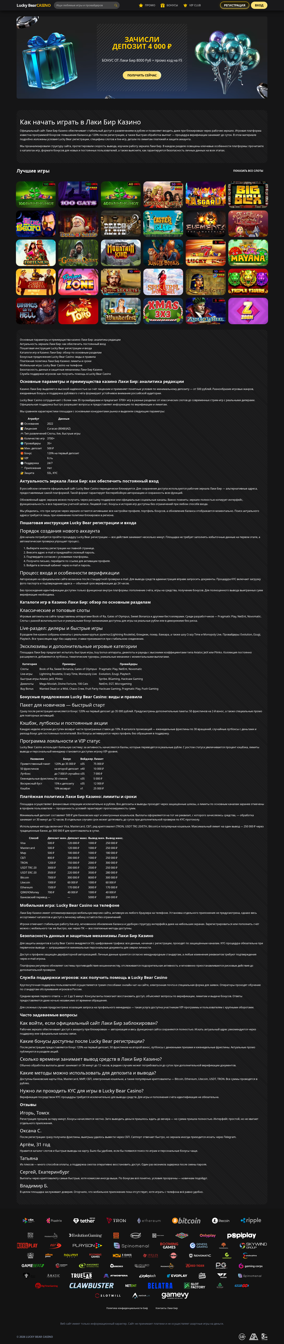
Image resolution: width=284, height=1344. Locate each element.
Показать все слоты (248, 171)
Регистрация (234, 5)
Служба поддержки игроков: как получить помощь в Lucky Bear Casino (65, 374)
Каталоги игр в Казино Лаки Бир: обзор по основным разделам (61, 352)
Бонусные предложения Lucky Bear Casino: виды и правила (58, 357)
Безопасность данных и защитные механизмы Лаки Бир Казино (61, 369)
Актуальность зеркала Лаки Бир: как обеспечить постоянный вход (63, 344)
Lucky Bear (34, 5)
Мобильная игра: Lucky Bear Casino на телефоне (51, 365)
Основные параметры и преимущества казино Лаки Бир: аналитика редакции (70, 339)
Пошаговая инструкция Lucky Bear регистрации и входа (56, 348)
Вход (259, 5)
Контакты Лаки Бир (167, 1308)
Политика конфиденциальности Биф (127, 1308)
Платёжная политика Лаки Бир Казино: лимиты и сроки (55, 361)
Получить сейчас (142, 75)
